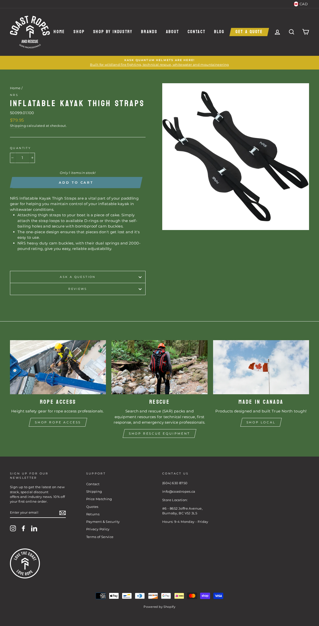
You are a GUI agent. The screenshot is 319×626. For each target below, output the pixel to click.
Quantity (20, 148)
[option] (159, 62)
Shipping (18, 126)
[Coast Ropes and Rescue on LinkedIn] (34, 528)
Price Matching (99, 499)
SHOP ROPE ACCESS (58, 422)
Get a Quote (249, 32)
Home (59, 32)
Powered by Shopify (159, 607)
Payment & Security (103, 522)
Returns (93, 514)
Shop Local (261, 422)
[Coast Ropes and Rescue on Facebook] (23, 528)
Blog (219, 32)
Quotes (92, 507)
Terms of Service (100, 537)
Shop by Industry (113, 32)
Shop (79, 32)
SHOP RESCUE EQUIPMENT (159, 433)
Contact (197, 32)
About (172, 32)
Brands (149, 32)
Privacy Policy (98, 529)
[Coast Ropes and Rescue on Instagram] (13, 528)
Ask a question (77, 277)
